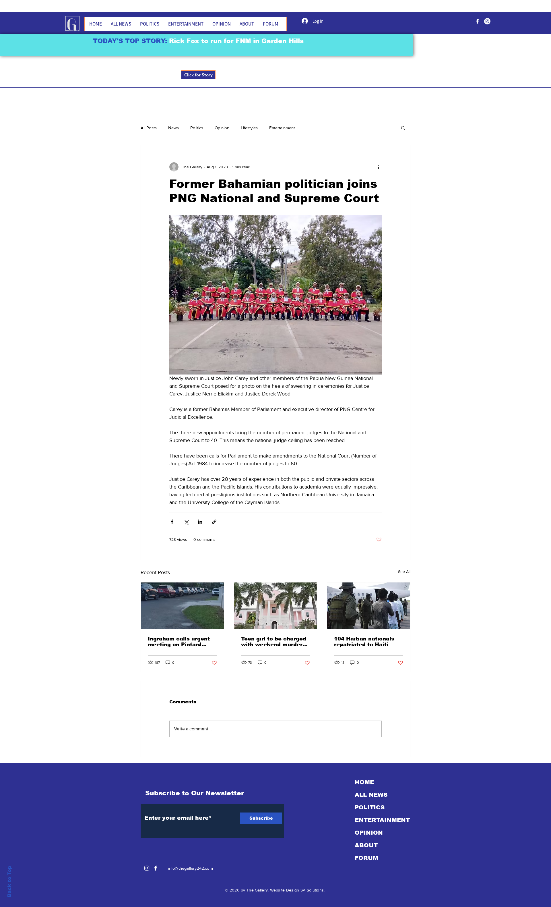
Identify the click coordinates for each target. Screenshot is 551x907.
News (173, 127)
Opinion (222, 127)
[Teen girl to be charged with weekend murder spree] (275, 605)
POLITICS (370, 807)
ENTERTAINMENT (382, 820)
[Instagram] (146, 868)
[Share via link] (214, 521)
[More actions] (378, 166)
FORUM (366, 858)
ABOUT (366, 845)
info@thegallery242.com (190, 868)
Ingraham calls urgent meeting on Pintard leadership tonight (179, 641)
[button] (403, 127)
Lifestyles (249, 127)
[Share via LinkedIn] (200, 521)
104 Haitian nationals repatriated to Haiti (364, 641)
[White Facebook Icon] (155, 868)
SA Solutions (312, 890)
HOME (364, 782)
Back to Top (9, 881)
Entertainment (282, 127)
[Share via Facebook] (172, 521)
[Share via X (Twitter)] (186, 521)
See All (404, 571)
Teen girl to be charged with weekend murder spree (273, 641)
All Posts (149, 127)
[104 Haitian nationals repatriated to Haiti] (368, 605)
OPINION (369, 832)
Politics (196, 127)
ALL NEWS (371, 795)
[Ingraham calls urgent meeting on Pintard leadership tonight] (182, 605)
